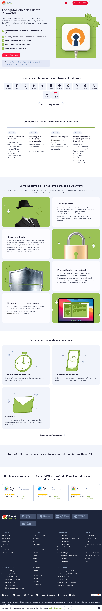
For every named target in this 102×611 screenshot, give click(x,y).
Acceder (92, 3)
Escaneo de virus (63, 576)
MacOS (35, 570)
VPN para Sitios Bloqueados (67, 556)
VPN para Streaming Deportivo (68, 538)
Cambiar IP (5, 541)
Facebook (19, 595)
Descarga (55, 140)
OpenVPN (36, 581)
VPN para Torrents (63, 550)
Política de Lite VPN (92, 556)
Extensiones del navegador (42, 550)
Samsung (36, 544)
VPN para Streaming (64, 535)
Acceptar (68, 608)
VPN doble (5, 547)
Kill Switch (5, 544)
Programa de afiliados (93, 544)
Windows (36, 567)
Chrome (36, 553)
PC (34, 564)
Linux (35, 573)
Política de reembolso (92, 550)
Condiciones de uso (92, 547)
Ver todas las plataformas (51, 105)
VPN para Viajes (62, 553)
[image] (8, 516)
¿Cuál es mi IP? (62, 579)
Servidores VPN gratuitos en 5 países (14, 571)
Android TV (37, 584)
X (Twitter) (30, 595)
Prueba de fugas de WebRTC (67, 574)
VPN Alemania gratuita (9, 582)
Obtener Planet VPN (80, 3)
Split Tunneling (6, 538)
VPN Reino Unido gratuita (10, 576)
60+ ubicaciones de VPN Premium (13, 588)
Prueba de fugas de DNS (66, 571)
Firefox (35, 556)
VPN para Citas (62, 558)
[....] (6, 2)
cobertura (11, 313)
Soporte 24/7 (89, 558)
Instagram (52, 595)
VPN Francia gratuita (8, 585)
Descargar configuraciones (51, 435)
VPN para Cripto (63, 561)
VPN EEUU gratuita (8, 574)
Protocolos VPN (7, 553)
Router (35, 579)
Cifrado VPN (5, 550)
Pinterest (64, 595)
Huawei (35, 547)
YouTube (42, 595)
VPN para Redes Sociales (66, 547)
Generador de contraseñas (66, 582)
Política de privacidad (92, 553)
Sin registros (5, 535)
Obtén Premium (11, 55)
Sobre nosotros (90, 538)
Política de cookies (55, 608)
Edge (35, 558)
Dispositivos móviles (40, 535)
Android (36, 538)
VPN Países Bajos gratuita (10, 579)
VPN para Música (63, 541)
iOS (34, 541)
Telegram (7, 595)
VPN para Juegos (63, 544)
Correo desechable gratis (66, 585)
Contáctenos (89, 535)
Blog (87, 561)
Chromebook (37, 576)
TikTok (74, 595)
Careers (87, 541)
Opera (35, 561)
